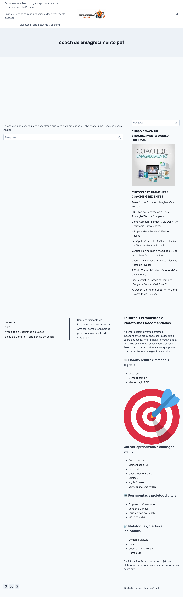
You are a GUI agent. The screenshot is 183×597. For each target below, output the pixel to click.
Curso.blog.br (136, 460)
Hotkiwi (133, 544)
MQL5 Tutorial (137, 517)
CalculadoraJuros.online (142, 486)
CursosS (133, 477)
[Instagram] (17, 586)
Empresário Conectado (142, 504)
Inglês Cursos (136, 482)
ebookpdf (134, 373)
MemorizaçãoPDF (139, 382)
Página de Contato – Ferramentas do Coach (28, 336)
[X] (11, 586)
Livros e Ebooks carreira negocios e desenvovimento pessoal (35, 16)
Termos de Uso (12, 322)
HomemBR (135, 552)
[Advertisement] (91, 88)
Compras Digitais (138, 539)
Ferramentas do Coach (142, 513)
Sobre (6, 327)
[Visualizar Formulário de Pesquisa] (177, 14)
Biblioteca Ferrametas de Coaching (40, 24)
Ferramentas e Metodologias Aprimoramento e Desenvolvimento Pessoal (31, 5)
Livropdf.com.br (138, 377)
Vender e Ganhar (138, 508)
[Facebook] (5, 586)
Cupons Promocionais (141, 548)
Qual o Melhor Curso (140, 473)
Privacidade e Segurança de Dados (23, 331)
